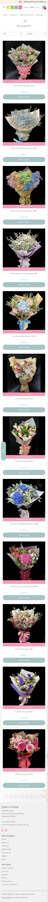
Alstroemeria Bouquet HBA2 (24, 86)
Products (13, 15)
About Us (5, 843)
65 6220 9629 (10, 822)
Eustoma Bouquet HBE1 (24, 649)
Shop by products (26, 15)
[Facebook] (2, 830)
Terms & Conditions (9, 885)
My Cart (5, 874)
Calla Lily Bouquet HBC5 (24, 461)
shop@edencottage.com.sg (17, 825)
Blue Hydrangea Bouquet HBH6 (24, 336)
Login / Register (8, 868)
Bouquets (40, 15)
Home (5, 15)
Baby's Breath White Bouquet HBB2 (24, 273)
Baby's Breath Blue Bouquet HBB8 (24, 211)
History (4, 878)
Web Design (6, 897)
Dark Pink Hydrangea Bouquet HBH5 (24, 586)
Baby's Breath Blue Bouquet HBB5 (24, 148)
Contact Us (6, 853)
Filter (3, 451)
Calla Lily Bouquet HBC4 (24, 399)
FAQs (4, 859)
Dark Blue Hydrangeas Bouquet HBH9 (24, 524)
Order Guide (6, 849)
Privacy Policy (7, 881)
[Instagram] (6, 830)
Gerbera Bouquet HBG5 (24, 774)
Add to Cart (24, 97)
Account (5, 871)
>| (42, 797)
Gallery (4, 856)
